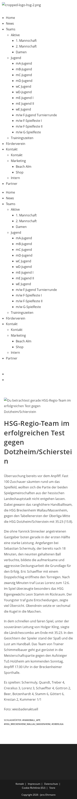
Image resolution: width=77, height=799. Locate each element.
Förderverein (15, 143)
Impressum (34, 783)
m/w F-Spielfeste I (29, 120)
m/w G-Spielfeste (28, 132)
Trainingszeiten (22, 138)
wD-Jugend (24, 92)
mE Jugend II (25, 103)
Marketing (18, 161)
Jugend (16, 58)
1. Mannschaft (26, 40)
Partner (11, 183)
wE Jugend (23, 109)
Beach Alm (23, 166)
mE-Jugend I (24, 98)
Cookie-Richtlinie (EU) (33, 787)
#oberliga (57, 723)
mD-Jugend (24, 80)
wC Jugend (23, 86)
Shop (19, 172)
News (10, 23)
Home (10, 17)
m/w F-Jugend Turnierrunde (36, 115)
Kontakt (12, 149)
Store (52, 787)
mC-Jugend (24, 75)
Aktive (15, 35)
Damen (21, 52)
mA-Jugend (24, 63)
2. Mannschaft (26, 46)
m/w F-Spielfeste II (29, 126)
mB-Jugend (24, 69)
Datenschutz (51, 783)
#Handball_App (31, 720)
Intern (15, 178)
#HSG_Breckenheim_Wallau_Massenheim (27, 723)
